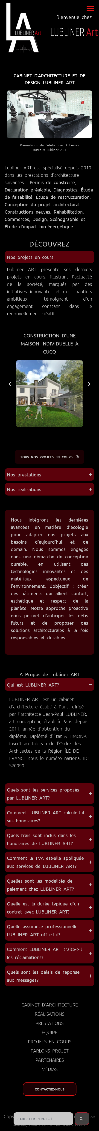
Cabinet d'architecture (49, 1004)
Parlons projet (50, 1050)
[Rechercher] (82, 1118)
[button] (90, 8)
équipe (49, 1032)
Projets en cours (49, 1041)
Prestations (49, 1023)
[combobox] (43, 1118)
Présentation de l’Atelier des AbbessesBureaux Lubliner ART (49, 147)
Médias (49, 1069)
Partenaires (49, 1060)
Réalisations (49, 1014)
